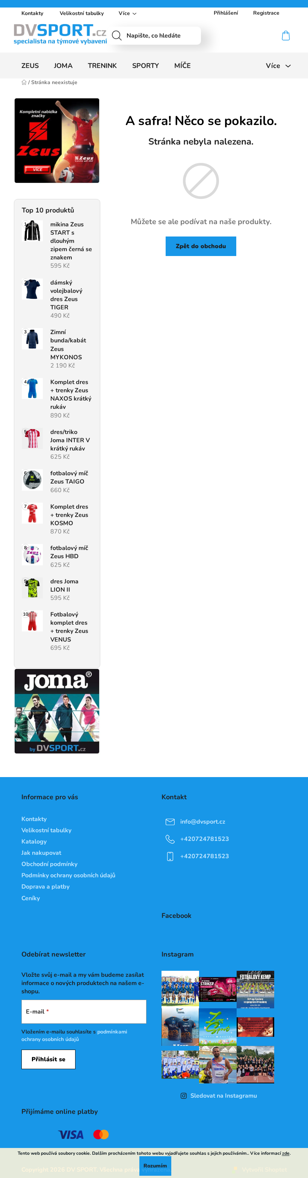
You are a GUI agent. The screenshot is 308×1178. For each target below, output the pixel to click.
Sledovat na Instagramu (223, 1096)
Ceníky (30, 898)
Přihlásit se (48, 1059)
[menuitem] (30, 65)
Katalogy (34, 842)
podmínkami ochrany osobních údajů (74, 1035)
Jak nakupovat (41, 853)
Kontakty (32, 13)
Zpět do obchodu (201, 246)
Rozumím (155, 1165)
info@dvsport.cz (202, 821)
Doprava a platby (45, 887)
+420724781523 (204, 839)
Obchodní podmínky (49, 864)
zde (286, 1153)
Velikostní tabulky (82, 13)
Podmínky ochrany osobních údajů (68, 875)
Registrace (266, 13)
